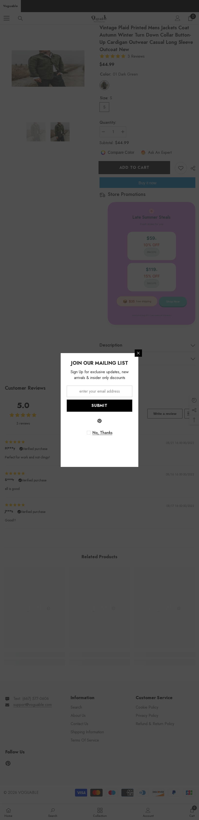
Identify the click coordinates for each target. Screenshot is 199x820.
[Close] (138, 353)
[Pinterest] (99, 421)
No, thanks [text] (102, 432)
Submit (99, 405)
